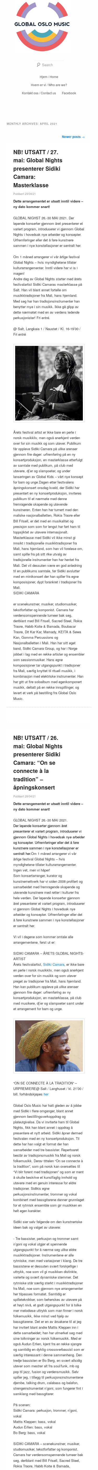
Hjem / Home (49, 76)
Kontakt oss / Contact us (39, 93)
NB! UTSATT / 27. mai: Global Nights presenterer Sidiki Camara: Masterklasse (37, 168)
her (46, 1094)
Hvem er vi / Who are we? (49, 84)
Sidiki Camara (53, 964)
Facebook (69, 93)
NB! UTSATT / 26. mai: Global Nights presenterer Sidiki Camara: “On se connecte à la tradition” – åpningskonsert (37, 762)
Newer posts (73, 136)
